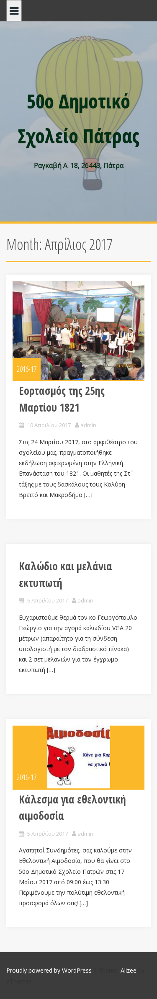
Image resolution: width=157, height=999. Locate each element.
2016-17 (26, 369)
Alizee (128, 970)
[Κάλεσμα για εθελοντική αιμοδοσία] (78, 757)
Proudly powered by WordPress (49, 970)
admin (88, 425)
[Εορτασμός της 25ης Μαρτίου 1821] (78, 330)
